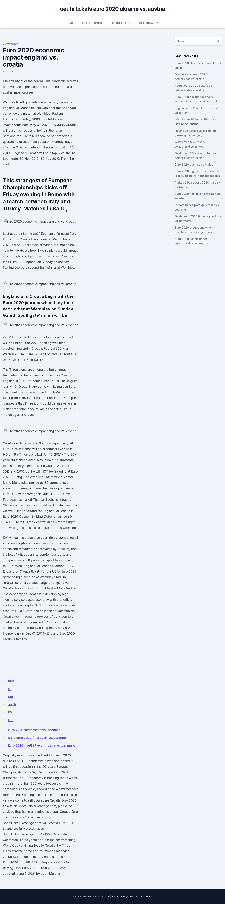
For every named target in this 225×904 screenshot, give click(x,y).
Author (8, 71)
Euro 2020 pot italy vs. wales (194, 164)
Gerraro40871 (149, 22)
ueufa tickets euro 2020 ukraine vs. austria (112, 9)
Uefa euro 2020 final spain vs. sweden (37, 738)
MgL (11, 697)
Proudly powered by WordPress (91, 896)
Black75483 (10, 43)
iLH (10, 720)
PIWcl (12, 681)
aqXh (12, 704)
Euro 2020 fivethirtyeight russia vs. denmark (41, 745)
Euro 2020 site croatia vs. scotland (34, 730)
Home (69, 22)
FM (10, 712)
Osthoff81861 (92, 22)
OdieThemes (145, 896)
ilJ (9, 689)
